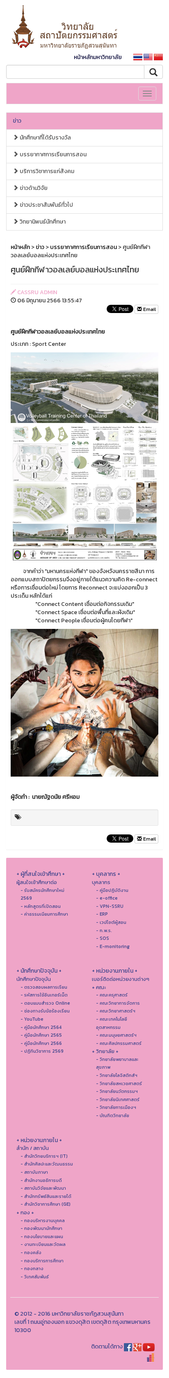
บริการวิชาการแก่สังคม (46, 171)
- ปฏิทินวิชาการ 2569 (42, 1051)
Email (149, 309)
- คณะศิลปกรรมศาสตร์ (119, 1043)
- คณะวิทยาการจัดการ (118, 1003)
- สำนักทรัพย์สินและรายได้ (46, 1196)
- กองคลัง (31, 1252)
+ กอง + (25, 1212)
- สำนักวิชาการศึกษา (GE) (46, 1204)
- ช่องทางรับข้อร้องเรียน (45, 1011)
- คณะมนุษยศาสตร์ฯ (116, 1035)
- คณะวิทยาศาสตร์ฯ (115, 1011)
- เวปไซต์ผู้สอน (111, 922)
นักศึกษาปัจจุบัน (33, 979)
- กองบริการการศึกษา (42, 1260)
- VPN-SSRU (109, 906)
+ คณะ (99, 987)
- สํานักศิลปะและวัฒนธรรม (47, 1164)
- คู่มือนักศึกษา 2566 (41, 1043)
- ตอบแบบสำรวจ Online (45, 1003)
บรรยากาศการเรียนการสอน (52, 154)
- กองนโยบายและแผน (42, 1236)
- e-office (107, 898)
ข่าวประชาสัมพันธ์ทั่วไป (45, 205)
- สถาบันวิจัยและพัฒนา (43, 1188)
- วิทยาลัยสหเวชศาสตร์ (119, 1083)
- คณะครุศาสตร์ (112, 995)
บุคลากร (101, 882)
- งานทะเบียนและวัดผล (43, 1244)
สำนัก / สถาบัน (32, 1148)
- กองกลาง (32, 1268)
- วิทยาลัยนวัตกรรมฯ (117, 1091)
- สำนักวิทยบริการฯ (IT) (44, 1156)
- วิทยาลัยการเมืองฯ (116, 1107)
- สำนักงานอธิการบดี (41, 1180)
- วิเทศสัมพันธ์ (35, 1276)
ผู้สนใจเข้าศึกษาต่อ (36, 882)
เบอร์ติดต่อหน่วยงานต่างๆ (120, 979)
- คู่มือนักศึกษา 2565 (41, 1035)
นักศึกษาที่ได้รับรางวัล (44, 137)
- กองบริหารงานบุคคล (43, 1220)
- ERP (102, 914)
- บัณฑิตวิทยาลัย (112, 1115)
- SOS (102, 938)
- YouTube (32, 1019)
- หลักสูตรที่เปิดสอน (41, 906)
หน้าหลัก (20, 247)
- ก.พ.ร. (104, 930)
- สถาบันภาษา (34, 1172)
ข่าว (17, 121)
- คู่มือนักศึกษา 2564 (41, 1027)
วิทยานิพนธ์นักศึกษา (42, 221)
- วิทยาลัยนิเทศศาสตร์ (117, 1099)
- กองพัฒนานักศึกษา (41, 1228)
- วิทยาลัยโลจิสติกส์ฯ (116, 1075)
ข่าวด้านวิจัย (33, 188)
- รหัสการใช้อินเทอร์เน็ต (44, 995)
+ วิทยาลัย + (105, 1051)
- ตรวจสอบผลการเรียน (44, 987)
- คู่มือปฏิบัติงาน (112, 890)
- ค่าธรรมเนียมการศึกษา (44, 914)
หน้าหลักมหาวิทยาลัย (98, 57)
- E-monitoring (113, 946)
